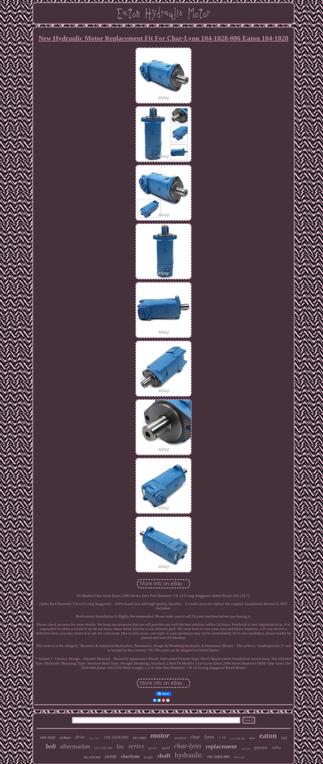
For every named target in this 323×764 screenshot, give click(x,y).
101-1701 (94, 738)
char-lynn (187, 746)
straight (148, 757)
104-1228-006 (91, 757)
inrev (252, 738)
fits (120, 746)
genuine (260, 747)
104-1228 (239, 757)
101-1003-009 (218, 757)
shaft (163, 755)
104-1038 (245, 749)
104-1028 (47, 737)
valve (276, 747)
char (195, 737)
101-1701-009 (103, 748)
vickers (65, 737)
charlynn (130, 756)
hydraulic (189, 755)
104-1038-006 (237, 738)
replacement (221, 746)
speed (166, 748)
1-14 (222, 737)
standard (180, 738)
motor (160, 735)
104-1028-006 (116, 737)
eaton (268, 736)
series (136, 745)
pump (110, 756)
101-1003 (139, 738)
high (284, 738)
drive (80, 737)
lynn (209, 737)
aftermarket (75, 746)
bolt (51, 746)
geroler (153, 748)
